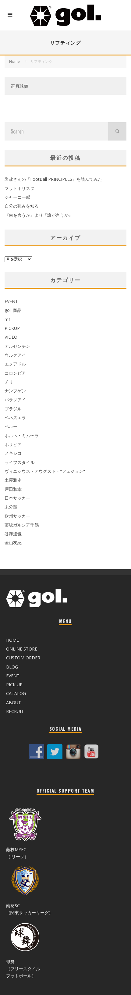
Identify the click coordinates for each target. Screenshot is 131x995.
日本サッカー (17, 498)
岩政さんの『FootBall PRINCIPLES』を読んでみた (53, 179)
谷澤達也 (13, 534)
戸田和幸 (13, 489)
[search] (117, 131)
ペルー (11, 426)
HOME (12, 640)
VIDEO (11, 337)
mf (7, 319)
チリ (9, 382)
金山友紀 (13, 542)
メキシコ (13, 453)
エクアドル (15, 364)
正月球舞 (20, 86)
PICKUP (12, 328)
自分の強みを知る (22, 206)
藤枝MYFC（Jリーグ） (17, 853)
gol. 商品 (13, 310)
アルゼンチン (17, 346)
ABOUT (13, 702)
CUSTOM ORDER (23, 658)
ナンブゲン (15, 391)
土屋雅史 (13, 480)
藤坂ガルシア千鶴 (22, 525)
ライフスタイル (19, 462)
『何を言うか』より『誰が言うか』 (39, 215)
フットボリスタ (19, 188)
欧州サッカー (17, 516)
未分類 (11, 507)
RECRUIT (15, 711)
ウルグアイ (15, 355)
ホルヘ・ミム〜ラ (22, 435)
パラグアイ (15, 399)
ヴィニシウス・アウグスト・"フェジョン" (45, 471)
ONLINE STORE (21, 649)
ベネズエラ (15, 417)
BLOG (12, 667)
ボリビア (13, 444)
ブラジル (13, 409)
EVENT (11, 301)
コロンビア (15, 373)
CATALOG (16, 693)
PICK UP (14, 684)
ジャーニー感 (17, 197)
